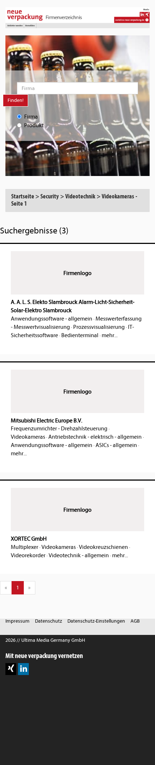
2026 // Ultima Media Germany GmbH (45, 640)
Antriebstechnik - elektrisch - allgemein (95, 437)
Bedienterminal (79, 335)
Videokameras (28, 437)
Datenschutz (48, 621)
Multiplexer (24, 547)
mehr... (110, 335)
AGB (135, 621)
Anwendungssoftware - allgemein (51, 318)
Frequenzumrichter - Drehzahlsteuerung (59, 428)
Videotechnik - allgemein (79, 555)
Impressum (17, 621)
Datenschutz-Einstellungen (96, 621)
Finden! (15, 100)
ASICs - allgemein (116, 445)
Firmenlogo (77, 273)
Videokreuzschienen (103, 547)
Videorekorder (28, 555)
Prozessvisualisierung (99, 327)
